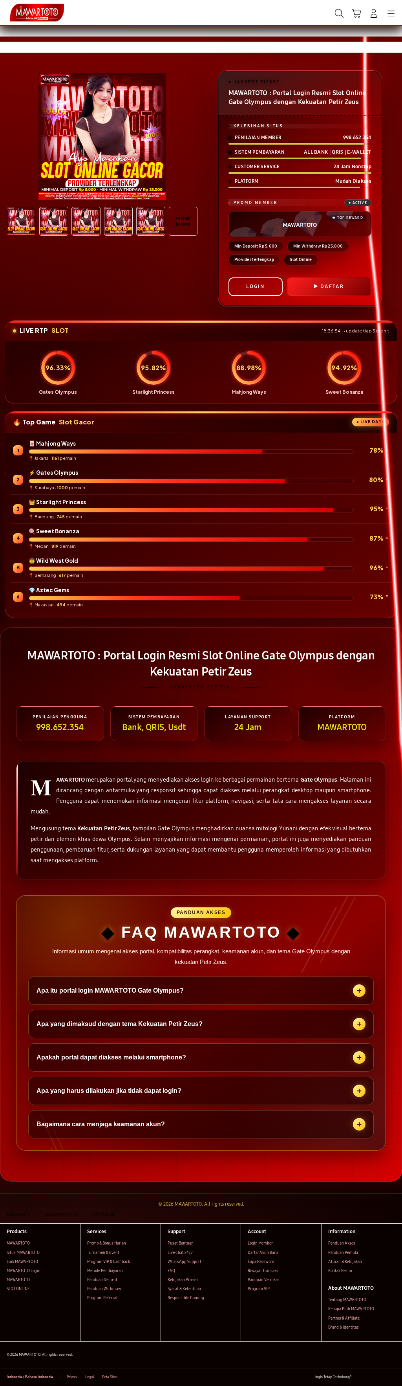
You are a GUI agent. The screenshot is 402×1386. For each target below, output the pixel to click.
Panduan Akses (341, 1243)
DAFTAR (332, 286)
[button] (356, 13)
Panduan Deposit (102, 1280)
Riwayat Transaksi (264, 1271)
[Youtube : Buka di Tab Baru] (392, 1377)
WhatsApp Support (184, 1261)
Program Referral (102, 1298)
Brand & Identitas (343, 1327)
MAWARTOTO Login (23, 1271)
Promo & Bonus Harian (106, 1243)
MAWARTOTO (18, 1243)
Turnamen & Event (103, 1252)
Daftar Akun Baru (263, 1252)
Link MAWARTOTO (22, 1261)
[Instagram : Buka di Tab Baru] (381, 1377)
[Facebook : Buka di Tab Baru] (359, 1377)
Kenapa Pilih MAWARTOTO (351, 1309)
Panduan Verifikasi (264, 1280)
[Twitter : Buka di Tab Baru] (370, 1377)
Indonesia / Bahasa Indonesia (30, 1377)
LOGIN (255, 286)
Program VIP (259, 1289)
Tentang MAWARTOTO (347, 1300)
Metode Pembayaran (105, 1271)
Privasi (72, 1377)
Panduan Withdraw (104, 1289)
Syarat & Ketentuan (184, 1289)
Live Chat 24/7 (180, 1252)
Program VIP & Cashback (108, 1261)
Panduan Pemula (343, 1252)
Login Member (260, 1243)
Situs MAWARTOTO (23, 1252)
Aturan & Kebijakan (345, 1261)
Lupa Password (261, 1261)
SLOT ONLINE (18, 1289)
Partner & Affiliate (344, 1318)
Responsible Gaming (186, 1298)
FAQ (171, 1271)
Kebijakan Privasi (183, 1280)
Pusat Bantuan (181, 1243)
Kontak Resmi (340, 1271)
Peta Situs (109, 1377)
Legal (89, 1377)
